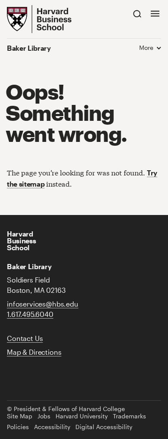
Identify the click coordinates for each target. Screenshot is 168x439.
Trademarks (129, 416)
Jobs (43, 416)
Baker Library (29, 48)
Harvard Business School (21, 241)
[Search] (137, 13)
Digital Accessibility (103, 427)
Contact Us (25, 338)
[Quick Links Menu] (155, 13)
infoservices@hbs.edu (42, 304)
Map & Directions (34, 352)
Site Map (19, 416)
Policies (18, 427)
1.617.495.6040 (30, 314)
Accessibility (52, 427)
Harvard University (82, 416)
